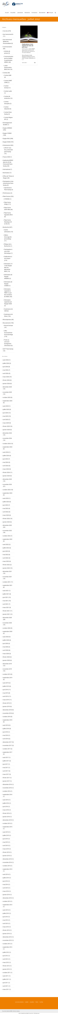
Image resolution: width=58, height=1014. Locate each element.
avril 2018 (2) (6, 738)
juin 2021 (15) (7, 597)
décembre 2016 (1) (8, 784)
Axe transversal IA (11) (8, 35)
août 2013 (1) (6, 910)
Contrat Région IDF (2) (8, 118)
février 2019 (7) (7, 703)
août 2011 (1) (6, 976)
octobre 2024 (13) (8, 443)
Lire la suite (24, 62)
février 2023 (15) (7, 518)
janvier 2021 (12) (7, 614)
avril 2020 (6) (6, 650)
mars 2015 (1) (7, 849)
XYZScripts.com (36, 1013)
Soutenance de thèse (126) (8, 315)
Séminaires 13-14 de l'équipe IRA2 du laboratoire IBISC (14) (8, 267)
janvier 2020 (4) (7, 660)
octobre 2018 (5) (7, 716)
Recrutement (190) (8, 323)
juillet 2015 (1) (7, 835)
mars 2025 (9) (7, 423)
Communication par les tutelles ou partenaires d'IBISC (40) (8, 59)
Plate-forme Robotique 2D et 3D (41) (8, 222)
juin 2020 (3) (6, 643)
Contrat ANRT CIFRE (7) (8, 81)
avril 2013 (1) (6, 923)
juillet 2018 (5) (7, 728)
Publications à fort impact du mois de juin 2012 (27, 46)
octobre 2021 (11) (8, 582)
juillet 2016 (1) (7, 803)
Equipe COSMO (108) (7, 134)
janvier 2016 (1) (7, 816)
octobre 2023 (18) (8, 489)
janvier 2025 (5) (7, 429)
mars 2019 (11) (7, 699)
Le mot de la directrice (19, 1002)
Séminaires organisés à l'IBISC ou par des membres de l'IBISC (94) (8, 292)
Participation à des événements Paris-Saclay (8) (8, 183)
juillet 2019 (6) (7, 686)
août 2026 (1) (6, 360)
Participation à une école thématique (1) (8, 251)
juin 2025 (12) (7, 413)
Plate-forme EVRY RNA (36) (8, 208)
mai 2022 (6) (6, 554)
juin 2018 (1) (6, 732)
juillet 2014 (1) (7, 877)
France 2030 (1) (7, 157)
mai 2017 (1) (6, 767)
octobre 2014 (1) (7, 865)
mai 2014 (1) (6, 884)
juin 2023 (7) (6, 505)
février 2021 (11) (7, 611)
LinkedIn (26, 1002)
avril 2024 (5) (6, 465)
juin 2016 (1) (6, 806)
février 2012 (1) (7, 966)
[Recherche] (55, 12)
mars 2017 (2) (7, 774)
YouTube (41, 1002)
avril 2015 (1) (6, 845)
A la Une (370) (7, 31)
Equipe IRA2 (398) (8, 138)
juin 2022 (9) (6, 551)
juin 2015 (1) (6, 838)
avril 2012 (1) (6, 959)
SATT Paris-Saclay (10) (8, 350)
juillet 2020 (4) (7, 640)
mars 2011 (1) (7, 989)
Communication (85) (7, 47)
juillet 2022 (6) (7, 548)
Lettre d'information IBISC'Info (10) (8, 67)
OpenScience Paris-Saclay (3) (8, 188)
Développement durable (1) (7, 123)
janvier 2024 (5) (7, 476)
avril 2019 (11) (7, 696)
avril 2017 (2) (6, 771)
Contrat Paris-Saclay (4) (8, 113)
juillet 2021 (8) (7, 594)
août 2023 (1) (6, 498)
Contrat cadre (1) (8, 92)
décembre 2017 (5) (8, 742)
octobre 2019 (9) (7, 674)
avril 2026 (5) (6, 373)
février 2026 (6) (7, 380)
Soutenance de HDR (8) (8, 310)
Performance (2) (7, 193)
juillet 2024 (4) (7, 455)
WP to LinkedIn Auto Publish (24, 1013)
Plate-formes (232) (8, 196)
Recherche (28, 52)
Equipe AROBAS (32, 48)
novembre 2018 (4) (8, 713)
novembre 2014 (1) (8, 862)
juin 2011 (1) (6, 982)
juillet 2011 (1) (7, 979)
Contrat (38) (6, 72)
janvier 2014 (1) (7, 894)
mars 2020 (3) (7, 653)
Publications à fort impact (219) (8, 258)
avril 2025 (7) (6, 419)
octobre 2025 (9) (7, 397)
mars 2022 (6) (7, 561)
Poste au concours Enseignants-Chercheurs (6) (8, 342)
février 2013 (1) (7, 930)
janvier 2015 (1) (7, 855)
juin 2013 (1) (6, 916)
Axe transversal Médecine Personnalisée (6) (8, 41)
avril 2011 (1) (6, 986)
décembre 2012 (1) (8, 937)
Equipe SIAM (24, 50)
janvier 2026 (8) (7, 383)
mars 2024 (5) (7, 469)
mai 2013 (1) (6, 920)
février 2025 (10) (7, 426)
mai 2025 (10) (7, 416)
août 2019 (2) (6, 683)
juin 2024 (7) (6, 459)
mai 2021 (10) (7, 600)
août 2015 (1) (6, 832)
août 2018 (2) (6, 725)
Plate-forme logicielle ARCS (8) (8, 214)
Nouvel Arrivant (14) (8, 326)
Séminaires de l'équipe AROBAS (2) (8, 276)
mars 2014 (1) (7, 891)
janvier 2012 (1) (7, 969)
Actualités (32, 1002)
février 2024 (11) (7, 472)
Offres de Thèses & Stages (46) (8, 177)
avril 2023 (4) (6, 512)
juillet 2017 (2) (7, 761)
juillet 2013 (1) (7, 913)
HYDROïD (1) (7, 199)
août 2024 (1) (6, 452)
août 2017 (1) (6, 757)
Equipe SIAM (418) (8, 142)
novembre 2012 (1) (8, 940)
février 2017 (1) (7, 777)
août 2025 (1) (6, 406)
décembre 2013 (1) (8, 898)
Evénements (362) (8, 145)
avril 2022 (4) (6, 558)
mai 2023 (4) (6, 508)
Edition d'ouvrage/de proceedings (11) (8, 237)
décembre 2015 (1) (8, 820)
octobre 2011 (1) (7, 972)
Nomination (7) (7, 172)
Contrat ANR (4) (7, 76)
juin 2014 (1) (6, 881)
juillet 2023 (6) (7, 501)
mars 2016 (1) (7, 810)
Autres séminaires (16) (8, 230)
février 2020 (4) (7, 657)
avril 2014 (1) (6, 888)
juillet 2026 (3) (7, 363)
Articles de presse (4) (7, 52)
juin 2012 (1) (6, 955)
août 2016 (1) (6, 800)
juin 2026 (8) (6, 366)
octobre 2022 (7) (7, 536)
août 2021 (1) (6, 590)
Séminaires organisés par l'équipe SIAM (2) (8, 302)
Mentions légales (16, 1011)
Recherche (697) (7, 227)
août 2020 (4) (6, 636)
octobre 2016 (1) (7, 791)
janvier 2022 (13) (7, 568)
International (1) (7, 169)
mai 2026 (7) (6, 370)
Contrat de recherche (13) (8, 97)
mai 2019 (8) (6, 693)
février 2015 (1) (7, 852)
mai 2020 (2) (6, 647)
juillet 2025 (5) (7, 409)
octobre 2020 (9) (7, 628)
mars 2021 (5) (7, 607)
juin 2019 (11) (7, 689)
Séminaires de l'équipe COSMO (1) (8, 283)
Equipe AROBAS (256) (7, 129)
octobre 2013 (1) (7, 901)
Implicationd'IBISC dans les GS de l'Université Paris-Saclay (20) (8, 163)
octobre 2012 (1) (7, 943)
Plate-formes (26, 51)
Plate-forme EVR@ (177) (7, 203)
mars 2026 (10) (7, 377)
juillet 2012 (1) (7, 952)
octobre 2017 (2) (7, 749)
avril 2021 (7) (6, 604)
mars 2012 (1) (7, 962)
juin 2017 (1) (6, 764)
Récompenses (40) (8, 319)
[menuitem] (7, 12)
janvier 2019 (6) (7, 706)
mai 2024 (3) (6, 462)
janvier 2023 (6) (7, 522)
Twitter (36, 1002)
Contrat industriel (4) (7, 108)
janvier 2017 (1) (7, 781)
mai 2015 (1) (6, 842)
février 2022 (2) (7, 564)
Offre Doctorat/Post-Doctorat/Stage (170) (8, 333)
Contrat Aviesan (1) (7, 86)
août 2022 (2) (6, 544)
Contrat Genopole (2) (7, 102)
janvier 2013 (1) (7, 933)
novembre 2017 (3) (8, 745)
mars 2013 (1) (7, 927)
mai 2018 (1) (6, 735)
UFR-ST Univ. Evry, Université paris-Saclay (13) (8, 150)
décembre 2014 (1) (8, 859)
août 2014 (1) (6, 874)
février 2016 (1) (7, 813)
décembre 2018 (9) (8, 710)
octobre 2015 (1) (7, 823)
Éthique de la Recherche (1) (8, 245)
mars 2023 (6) (7, 515)
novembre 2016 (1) (8, 788)
